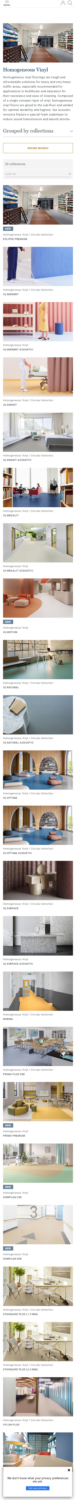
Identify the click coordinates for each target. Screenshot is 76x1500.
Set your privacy (37, 1488)
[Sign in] (63, 3)
